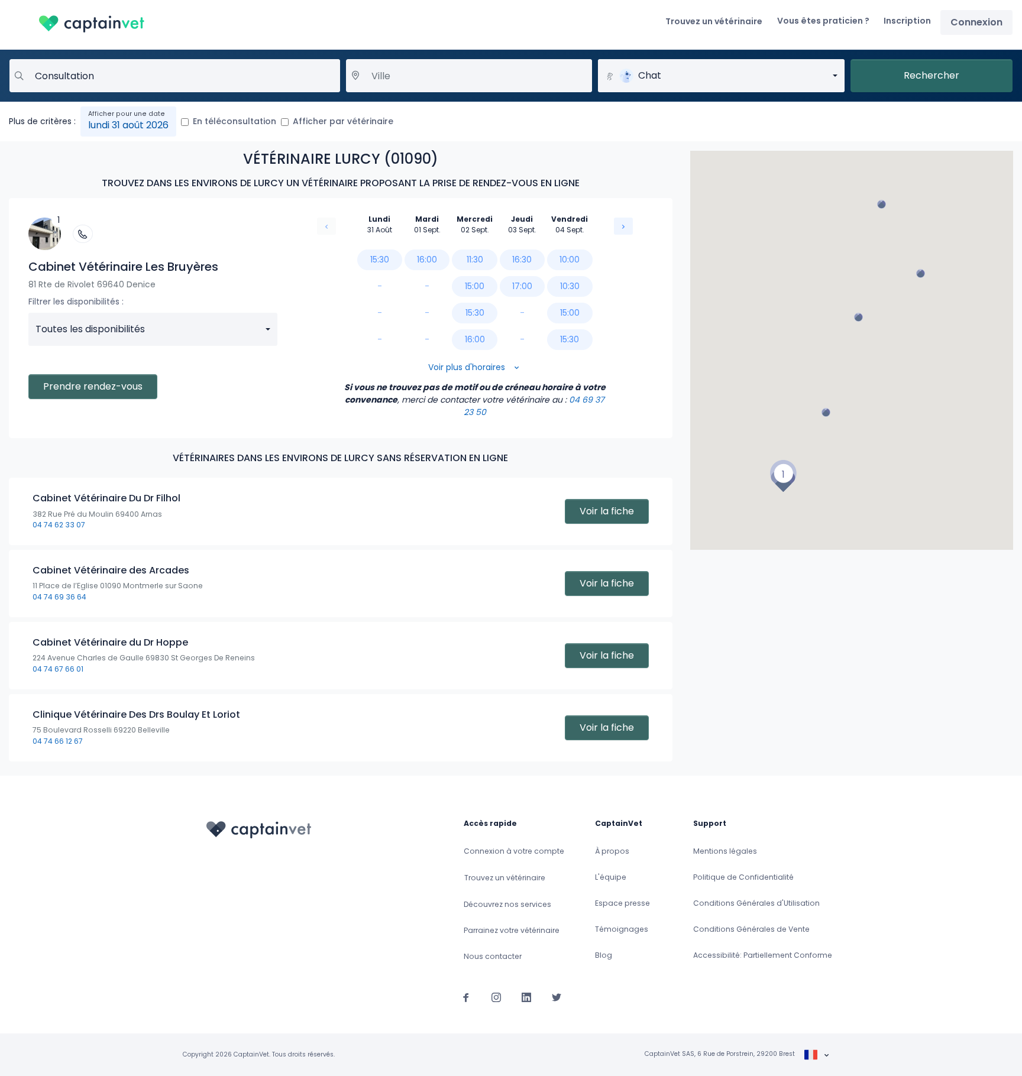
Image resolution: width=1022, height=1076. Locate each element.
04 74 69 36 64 (59, 597)
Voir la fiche (607, 511)
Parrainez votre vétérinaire (511, 930)
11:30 (475, 259)
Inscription (907, 21)
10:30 (570, 286)
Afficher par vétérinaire (343, 121)
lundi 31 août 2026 (128, 125)
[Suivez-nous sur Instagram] (496, 997)
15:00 (474, 286)
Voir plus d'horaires (467, 367)
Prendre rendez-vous (93, 386)
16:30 (522, 259)
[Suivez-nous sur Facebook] (466, 997)
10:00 (569, 259)
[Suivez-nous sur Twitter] (556, 997)
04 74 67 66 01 (58, 669)
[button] (783, 476)
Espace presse (622, 903)
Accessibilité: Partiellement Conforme (762, 955)
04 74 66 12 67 (58, 741)
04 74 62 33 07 (59, 525)
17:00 (522, 286)
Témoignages (621, 929)
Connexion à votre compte (514, 851)
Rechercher (931, 75)
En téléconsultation (234, 121)
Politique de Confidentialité (743, 877)
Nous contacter (493, 956)
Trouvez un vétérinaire (713, 21)
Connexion (976, 22)
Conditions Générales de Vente (751, 929)
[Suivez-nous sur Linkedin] (526, 997)
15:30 (379, 259)
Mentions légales (725, 851)
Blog (603, 955)
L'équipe (610, 877)
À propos (612, 851)
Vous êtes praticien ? (823, 21)
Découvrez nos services (507, 904)
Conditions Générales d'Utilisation (756, 903)
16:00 (427, 259)
